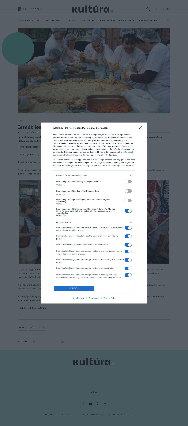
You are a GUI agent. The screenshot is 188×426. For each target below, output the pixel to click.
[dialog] (94, 213)
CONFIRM (74, 288)
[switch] (128, 181)
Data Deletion (78, 298)
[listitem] (94, 175)
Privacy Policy (110, 298)
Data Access (94, 298)
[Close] (141, 128)
